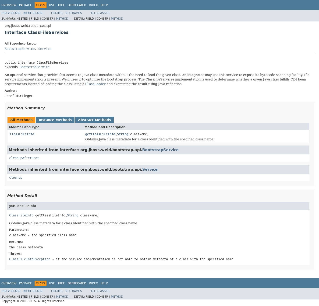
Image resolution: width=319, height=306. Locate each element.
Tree (61, 5)
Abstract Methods (94, 120)
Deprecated (77, 5)
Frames (57, 13)
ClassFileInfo (22, 134)
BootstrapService (20, 49)
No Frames (73, 13)
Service (44, 49)
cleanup (15, 177)
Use (52, 5)
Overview (8, 5)
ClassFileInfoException (29, 259)
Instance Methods (55, 120)
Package (25, 5)
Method (62, 18)
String (122, 134)
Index (93, 5)
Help (104, 5)
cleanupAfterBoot (24, 158)
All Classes (100, 13)
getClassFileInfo (100, 134)
